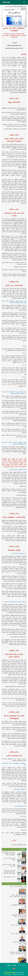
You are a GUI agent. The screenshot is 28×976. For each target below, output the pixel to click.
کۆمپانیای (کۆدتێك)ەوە (9, 972)
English (8, 965)
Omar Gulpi (6, 2)
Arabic (14, 965)
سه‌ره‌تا (23, 965)
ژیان (19, 965)
